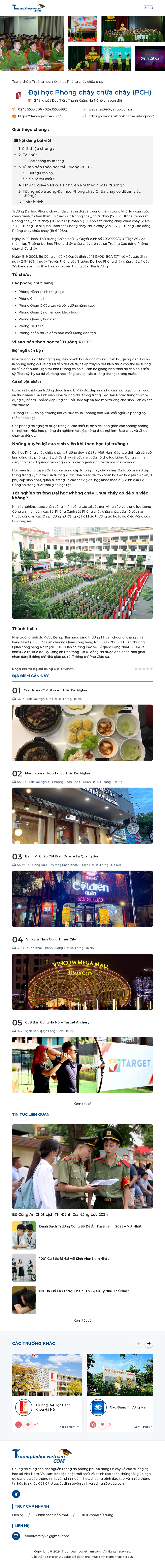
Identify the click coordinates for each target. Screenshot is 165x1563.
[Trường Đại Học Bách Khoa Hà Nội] (47, 1375)
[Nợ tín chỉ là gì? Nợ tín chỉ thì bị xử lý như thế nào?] (24, 1300)
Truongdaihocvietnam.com (81, 1551)
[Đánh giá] (18, 1424)
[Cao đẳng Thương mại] (122, 1375)
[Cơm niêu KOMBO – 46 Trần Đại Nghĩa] (82, 733)
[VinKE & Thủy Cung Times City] (82, 982)
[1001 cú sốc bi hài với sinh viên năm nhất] (24, 1268)
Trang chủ (20, 82)
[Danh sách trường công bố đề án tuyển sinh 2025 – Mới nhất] (24, 1235)
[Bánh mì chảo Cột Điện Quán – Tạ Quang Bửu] (82, 899)
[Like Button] (28, 1424)
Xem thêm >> (69, 1426)
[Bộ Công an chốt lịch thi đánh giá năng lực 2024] (82, 1166)
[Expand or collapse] (148, 140)
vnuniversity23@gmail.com (47, 1536)
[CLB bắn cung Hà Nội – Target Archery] (82, 1065)
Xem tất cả (83, 1104)
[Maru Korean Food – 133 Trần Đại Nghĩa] (82, 816)
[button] (139, 1343)
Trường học (41, 82)
